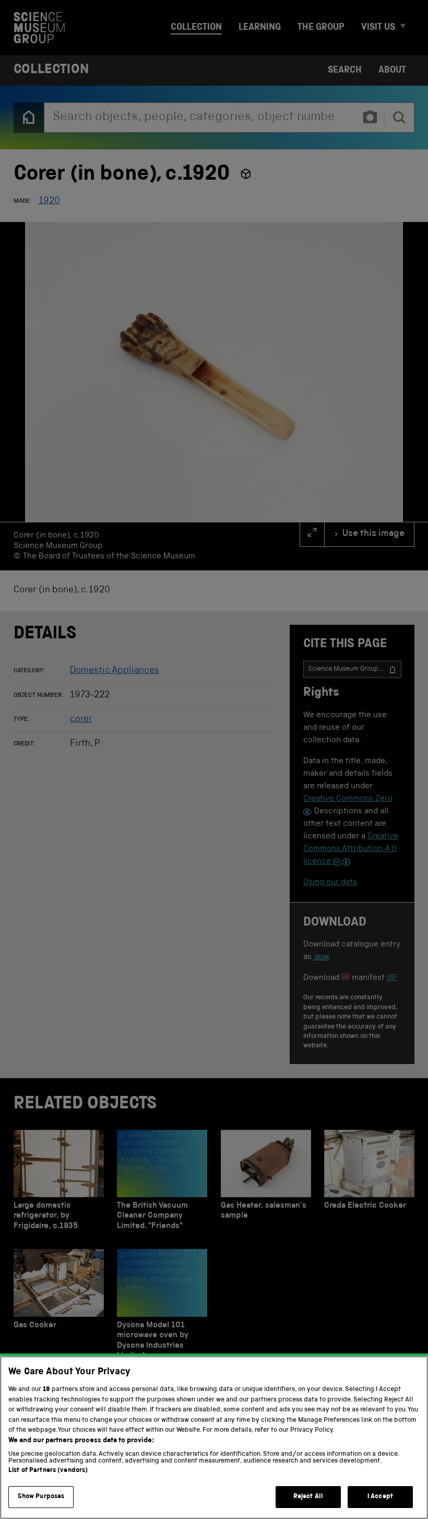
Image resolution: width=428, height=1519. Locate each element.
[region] (214, 1437)
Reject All (308, 1496)
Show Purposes (41, 1496)
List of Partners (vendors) (48, 1470)
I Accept (380, 1496)
